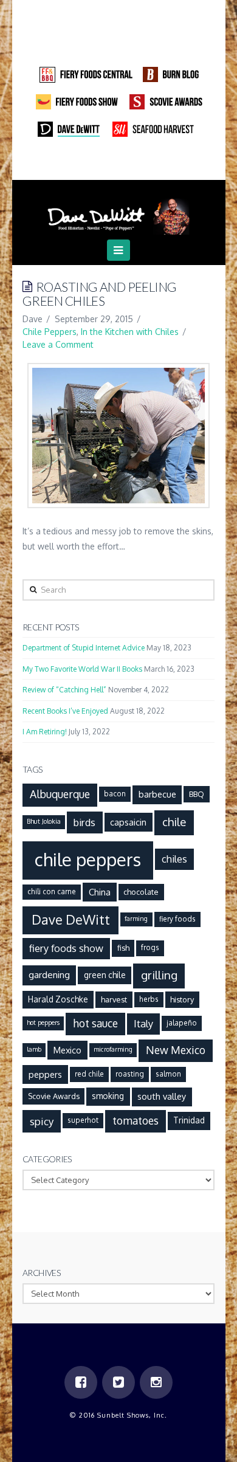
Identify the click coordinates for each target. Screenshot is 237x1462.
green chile (105, 975)
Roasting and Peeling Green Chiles (99, 293)
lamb (34, 1049)
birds (84, 822)
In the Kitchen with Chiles (130, 331)
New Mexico (175, 1050)
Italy (143, 1023)
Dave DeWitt (71, 919)
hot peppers (43, 1022)
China (100, 891)
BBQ (196, 794)
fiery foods (177, 918)
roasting (129, 1073)
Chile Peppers (49, 331)
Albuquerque (60, 794)
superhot (82, 1120)
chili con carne (51, 891)
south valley (161, 1096)
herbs (149, 999)
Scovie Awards (54, 1096)
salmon (168, 1073)
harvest (114, 999)
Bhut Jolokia (44, 821)
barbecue (157, 793)
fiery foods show (66, 948)
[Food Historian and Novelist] (118, 212)
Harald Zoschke (58, 999)
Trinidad (189, 1120)
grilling (159, 975)
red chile (89, 1073)
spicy (42, 1121)
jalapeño (182, 1022)
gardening (49, 974)
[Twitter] (118, 163)
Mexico (67, 1049)
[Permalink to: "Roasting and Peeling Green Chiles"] (118, 435)
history (182, 999)
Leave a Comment (58, 344)
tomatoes (135, 1120)
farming (136, 918)
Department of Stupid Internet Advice (83, 647)
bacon (115, 793)
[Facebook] (95, 163)
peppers (45, 1074)
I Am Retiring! (44, 731)
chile (174, 822)
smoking (108, 1096)
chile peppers (88, 859)
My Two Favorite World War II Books (82, 669)
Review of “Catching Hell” (64, 689)
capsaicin (128, 821)
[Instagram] (141, 163)
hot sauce (95, 1023)
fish (123, 948)
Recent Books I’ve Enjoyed (65, 710)
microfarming (113, 1049)
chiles (174, 858)
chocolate (141, 892)
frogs (150, 947)
